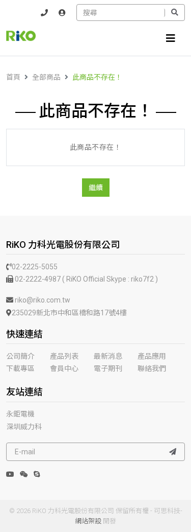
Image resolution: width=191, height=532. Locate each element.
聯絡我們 (152, 368)
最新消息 (108, 356)
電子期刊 (108, 368)
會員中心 (64, 368)
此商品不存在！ (97, 77)
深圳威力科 (24, 427)
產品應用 (152, 356)
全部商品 (46, 77)
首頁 (13, 77)
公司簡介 (20, 356)
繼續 (96, 187)
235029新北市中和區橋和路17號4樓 (69, 313)
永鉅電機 (20, 414)
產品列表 (64, 356)
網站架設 (88, 521)
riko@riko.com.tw (41, 300)
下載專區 (20, 368)
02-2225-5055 (35, 267)
